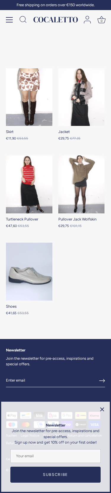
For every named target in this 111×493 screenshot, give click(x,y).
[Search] (23, 20)
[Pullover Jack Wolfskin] (81, 184)
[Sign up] (102, 381)
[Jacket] (81, 97)
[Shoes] (29, 272)
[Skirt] (29, 97)
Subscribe (55, 474)
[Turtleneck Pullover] (29, 184)
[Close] (102, 409)
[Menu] (9, 19)
